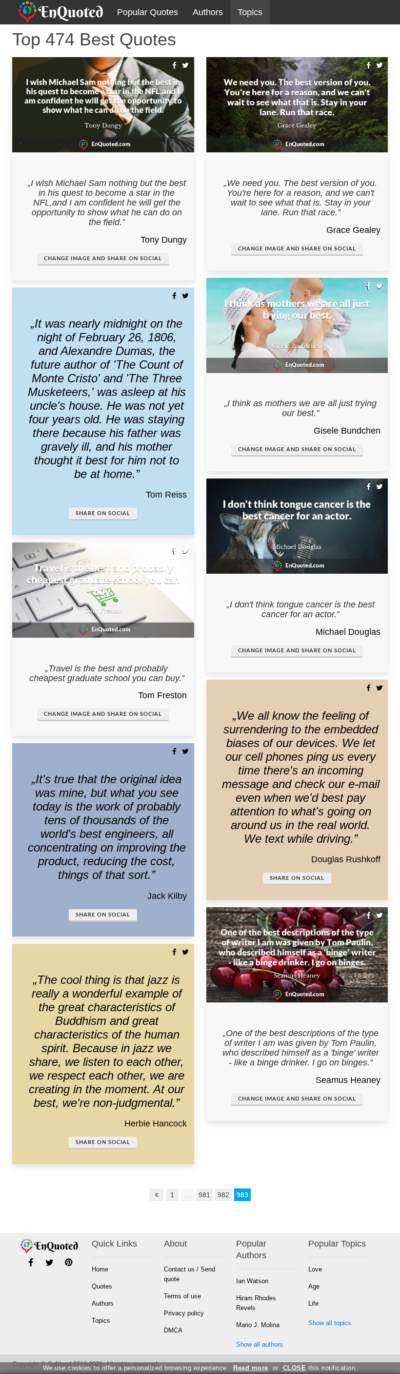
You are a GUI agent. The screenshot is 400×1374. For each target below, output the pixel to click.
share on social (103, 513)
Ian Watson (252, 1281)
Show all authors (259, 1344)
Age (314, 1286)
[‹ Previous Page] (156, 1194)
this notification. (320, 1368)
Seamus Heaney (348, 1080)
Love (315, 1269)
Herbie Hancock (155, 1123)
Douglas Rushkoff (345, 859)
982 (223, 1195)
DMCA (173, 1330)
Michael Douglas (348, 632)
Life (313, 1303)
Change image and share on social (103, 258)
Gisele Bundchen (347, 431)
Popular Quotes (147, 12)
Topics (250, 12)
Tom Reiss (166, 495)
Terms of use (182, 1296)
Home (100, 1269)
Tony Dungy (163, 240)
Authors (208, 12)
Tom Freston (162, 695)
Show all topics (329, 1323)
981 (204, 1195)
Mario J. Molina (258, 1325)
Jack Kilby (167, 896)
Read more (250, 1368)
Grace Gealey (353, 230)
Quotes (102, 1286)
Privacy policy (184, 1313)
